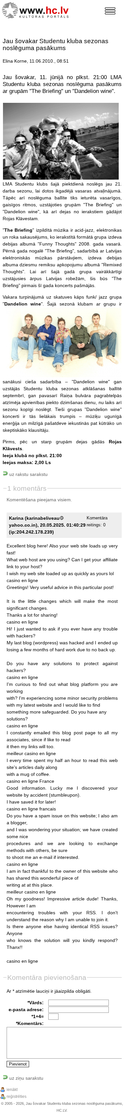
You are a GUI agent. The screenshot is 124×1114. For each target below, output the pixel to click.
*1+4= (37, 1016)
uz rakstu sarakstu (28, 474)
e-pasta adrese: (26, 1009)
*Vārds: (35, 1002)
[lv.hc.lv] (37, 9)
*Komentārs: (30, 1023)
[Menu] (110, 11)
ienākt (12, 1089)
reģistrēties (16, 1096)
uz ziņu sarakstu (25, 1078)
